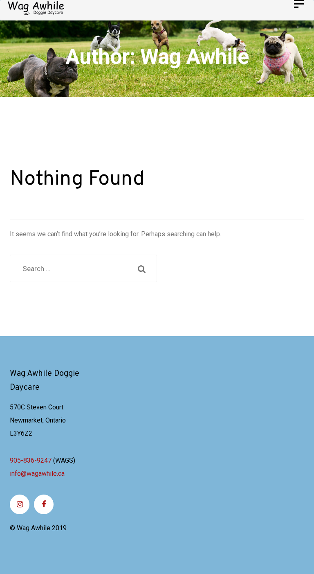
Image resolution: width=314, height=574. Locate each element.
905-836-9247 (31, 460)
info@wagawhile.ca (37, 473)
